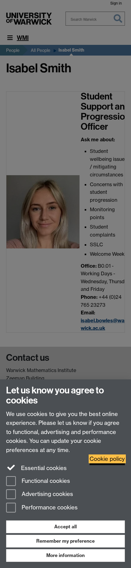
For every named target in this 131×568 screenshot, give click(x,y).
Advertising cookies (46, 494)
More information (65, 555)
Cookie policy (107, 458)
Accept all (65, 527)
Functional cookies (45, 480)
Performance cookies (49, 507)
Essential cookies (43, 468)
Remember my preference (65, 541)
